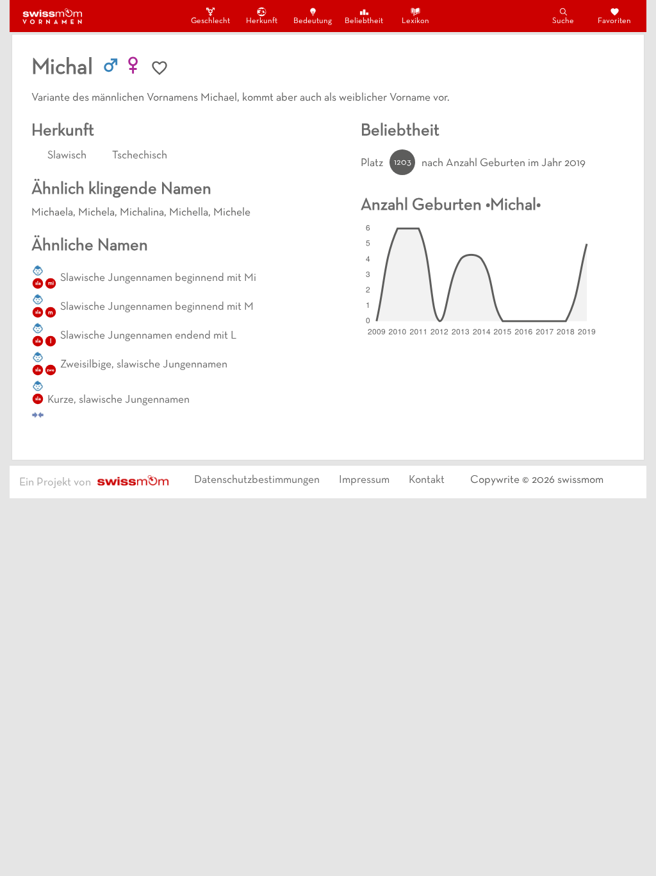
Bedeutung (312, 21)
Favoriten (614, 21)
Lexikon (415, 21)
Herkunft (261, 21)
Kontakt (427, 480)
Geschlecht (210, 21)
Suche (563, 21)
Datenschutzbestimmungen (257, 480)
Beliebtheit (364, 21)
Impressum (364, 480)
